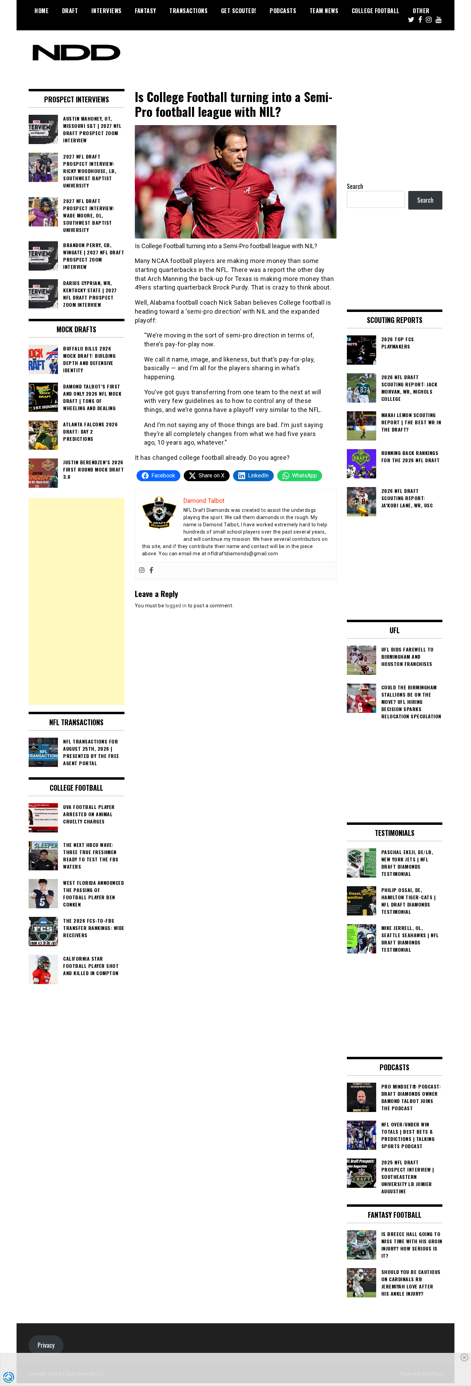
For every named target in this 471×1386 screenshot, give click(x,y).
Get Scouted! (239, 11)
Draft (70, 11)
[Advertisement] (76, 601)
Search (355, 186)
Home (41, 11)
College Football (376, 11)
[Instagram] (142, 570)
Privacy (46, 1345)
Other (421, 11)
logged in (176, 605)
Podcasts (283, 11)
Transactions (188, 11)
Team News (324, 11)
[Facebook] (151, 570)
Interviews (106, 11)
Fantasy (145, 11)
